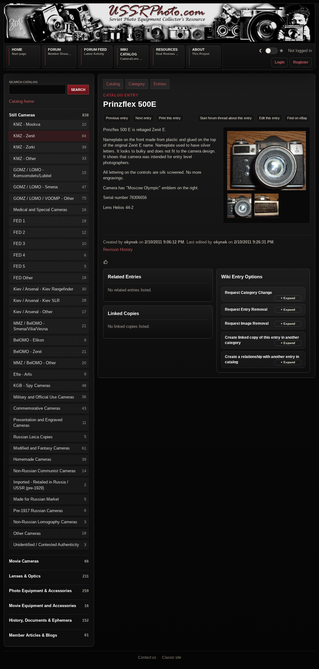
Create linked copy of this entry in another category (262, 340)
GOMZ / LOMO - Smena (49, 187)
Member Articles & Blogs (49, 635)
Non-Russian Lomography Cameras (49, 522)
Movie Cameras (49, 561)
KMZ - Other (49, 158)
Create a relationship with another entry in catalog (262, 359)
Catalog (113, 84)
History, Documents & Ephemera (49, 620)
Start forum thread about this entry (226, 118)
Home (17, 49)
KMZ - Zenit (49, 135)
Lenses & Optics (49, 576)
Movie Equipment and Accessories (49, 605)
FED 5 (49, 266)
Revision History (118, 249)
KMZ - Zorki (49, 147)
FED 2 (49, 232)
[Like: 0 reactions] (105, 261)
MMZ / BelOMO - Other (49, 362)
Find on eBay (297, 118)
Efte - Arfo (49, 374)
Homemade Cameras (49, 459)
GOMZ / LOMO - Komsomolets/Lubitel (49, 172)
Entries (160, 84)
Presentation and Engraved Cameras (49, 422)
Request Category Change (248, 292)
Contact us (147, 657)
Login (279, 62)
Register (300, 62)
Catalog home (21, 101)
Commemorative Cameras (49, 408)
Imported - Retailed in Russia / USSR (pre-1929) (49, 485)
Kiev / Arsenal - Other (49, 311)
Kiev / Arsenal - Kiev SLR (49, 300)
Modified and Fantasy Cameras (49, 448)
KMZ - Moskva (49, 124)
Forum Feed (95, 49)
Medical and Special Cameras (49, 209)
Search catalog (23, 82)
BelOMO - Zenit (49, 351)
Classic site (171, 657)
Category (137, 84)
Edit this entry (269, 118)
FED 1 (49, 221)
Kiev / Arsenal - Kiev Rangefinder (49, 289)
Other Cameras (49, 533)
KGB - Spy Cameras (49, 385)
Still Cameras (49, 115)
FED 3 (49, 243)
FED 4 (49, 254)
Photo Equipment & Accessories (49, 590)
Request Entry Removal (246, 309)
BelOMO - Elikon (49, 340)
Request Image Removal (247, 323)
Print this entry (170, 118)
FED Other (49, 277)
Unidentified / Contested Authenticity (49, 544)
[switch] (271, 51)
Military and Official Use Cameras (49, 396)
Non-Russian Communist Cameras (49, 470)
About (198, 49)
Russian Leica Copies (49, 436)
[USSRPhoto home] (159, 23)
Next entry (143, 118)
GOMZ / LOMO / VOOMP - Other (49, 198)
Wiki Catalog (128, 52)
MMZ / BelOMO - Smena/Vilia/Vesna (49, 326)
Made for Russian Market (49, 499)
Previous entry (117, 118)
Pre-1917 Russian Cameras (49, 510)
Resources (167, 49)
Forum (54, 49)
